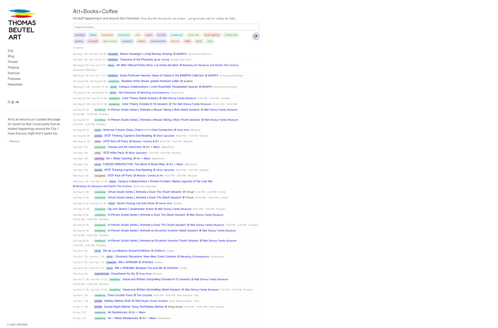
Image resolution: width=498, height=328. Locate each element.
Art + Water (153, 146)
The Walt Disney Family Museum (191, 104)
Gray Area (183, 129)
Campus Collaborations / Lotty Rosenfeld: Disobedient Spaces (158, 86)
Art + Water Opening (119, 158)
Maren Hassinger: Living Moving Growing (146, 53)
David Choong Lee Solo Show (135, 203)
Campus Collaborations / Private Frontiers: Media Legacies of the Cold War (165, 181)
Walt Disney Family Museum (179, 98)
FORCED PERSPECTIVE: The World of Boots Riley (134, 164)
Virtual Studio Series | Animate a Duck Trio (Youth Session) (145, 191)
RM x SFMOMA (128, 262)
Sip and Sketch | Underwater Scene (130, 208)
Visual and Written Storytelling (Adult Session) (152, 289)
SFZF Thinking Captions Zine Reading (128, 135)
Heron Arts (165, 203)
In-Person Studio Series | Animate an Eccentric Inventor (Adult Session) (153, 230)
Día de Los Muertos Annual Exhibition (126, 250)
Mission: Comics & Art (145, 141)
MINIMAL (22, 324)
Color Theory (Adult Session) (140, 98)
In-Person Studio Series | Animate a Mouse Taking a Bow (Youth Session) (154, 119)
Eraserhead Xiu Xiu (123, 273)
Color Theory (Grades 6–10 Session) (145, 104)
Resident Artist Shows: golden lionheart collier (150, 81)
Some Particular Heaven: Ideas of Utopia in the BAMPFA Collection (162, 75)
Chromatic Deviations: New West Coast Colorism (145, 256)
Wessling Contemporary (154, 92)
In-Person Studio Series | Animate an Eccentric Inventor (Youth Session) (153, 240)
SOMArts (159, 250)
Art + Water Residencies (123, 318)
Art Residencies (117, 312)
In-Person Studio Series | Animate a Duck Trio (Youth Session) (147, 224)
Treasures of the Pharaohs (136, 59)
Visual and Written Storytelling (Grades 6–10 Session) (156, 279)
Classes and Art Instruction (125, 146)
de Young (163, 59)
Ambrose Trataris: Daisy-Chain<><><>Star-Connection (138, 129)
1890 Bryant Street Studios (151, 300)
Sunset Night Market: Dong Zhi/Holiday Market (134, 306)
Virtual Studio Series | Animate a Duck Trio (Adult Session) (144, 197)
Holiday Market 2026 (117, 300)
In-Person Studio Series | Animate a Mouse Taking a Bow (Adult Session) (154, 109)
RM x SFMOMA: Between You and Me (138, 268)
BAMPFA (181, 53)
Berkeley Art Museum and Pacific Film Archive (210, 65)
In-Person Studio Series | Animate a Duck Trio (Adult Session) (146, 214)
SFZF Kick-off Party (115, 141)
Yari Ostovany (127, 92)
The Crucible (144, 295)
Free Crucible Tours (120, 295)
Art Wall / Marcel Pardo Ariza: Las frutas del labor (147, 65)
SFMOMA (147, 262)
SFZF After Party (113, 152)
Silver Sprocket (165, 135)
